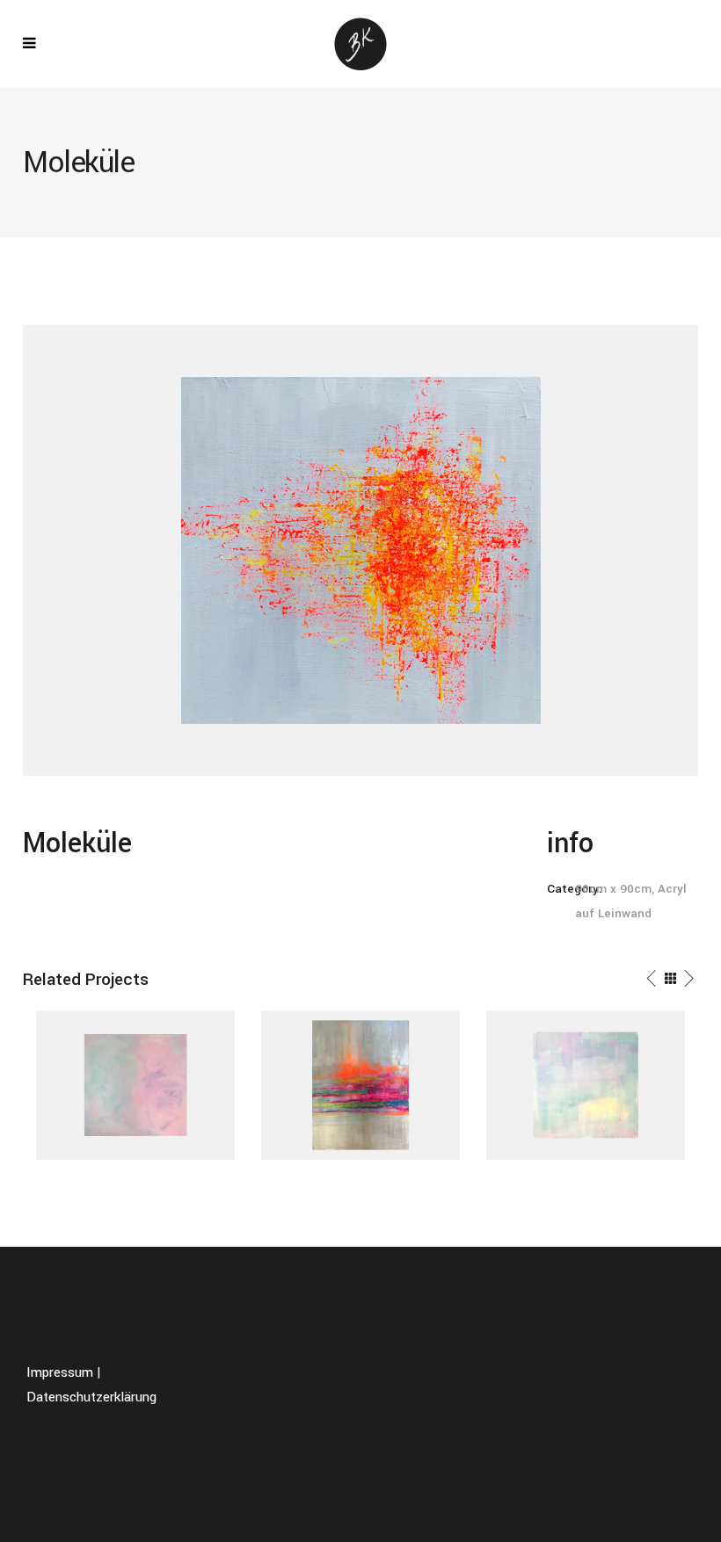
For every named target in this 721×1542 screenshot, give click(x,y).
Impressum (59, 1372)
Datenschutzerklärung (91, 1397)
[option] (135, 1085)
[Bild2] (360, 550)
